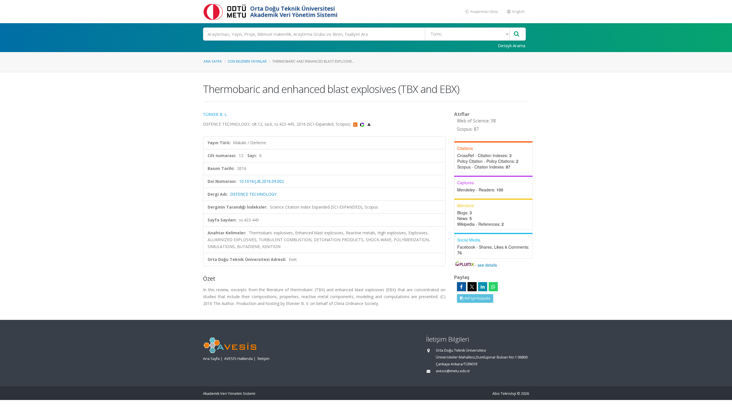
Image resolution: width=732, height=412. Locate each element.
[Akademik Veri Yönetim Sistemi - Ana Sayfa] (226, 11)
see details (487, 265)
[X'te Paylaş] (472, 286)
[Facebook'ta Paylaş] (461, 286)
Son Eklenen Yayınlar (247, 61)
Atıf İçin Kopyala (477, 298)
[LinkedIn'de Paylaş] (482, 286)
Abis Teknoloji (504, 393)
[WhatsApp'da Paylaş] (493, 286)
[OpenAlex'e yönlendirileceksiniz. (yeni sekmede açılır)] (369, 124)
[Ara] (516, 34)
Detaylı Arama (511, 45)
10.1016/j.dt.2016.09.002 (261, 181)
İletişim (263, 358)
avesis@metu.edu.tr (453, 371)
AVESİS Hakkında (238, 358)
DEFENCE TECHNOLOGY (253, 194)
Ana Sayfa (213, 61)
